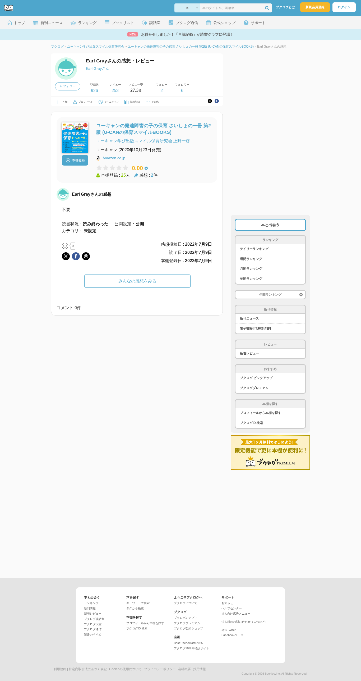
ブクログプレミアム (254, 388)
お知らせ (227, 603)
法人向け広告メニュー (236, 613)
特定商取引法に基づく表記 (88, 669)
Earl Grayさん (97, 68)
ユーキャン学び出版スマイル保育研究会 (134, 141)
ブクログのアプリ (185, 617)
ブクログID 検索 (251, 423)
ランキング (91, 603)
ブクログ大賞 (92, 624)
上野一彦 (181, 141)
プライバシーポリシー (160, 669)
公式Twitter (228, 630)
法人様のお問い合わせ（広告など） (244, 621)
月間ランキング (251, 269)
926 (94, 90)
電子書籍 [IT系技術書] (255, 328)
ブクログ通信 (92, 629)
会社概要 (184, 669)
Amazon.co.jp (114, 158)
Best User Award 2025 (188, 643)
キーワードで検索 (138, 603)
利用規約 (60, 669)
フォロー (69, 86)
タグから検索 (135, 608)
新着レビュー (249, 353)
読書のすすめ (92, 634)
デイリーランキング (254, 249)
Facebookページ (232, 635)
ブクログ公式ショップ (188, 628)
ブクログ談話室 (94, 618)
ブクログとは (285, 7)
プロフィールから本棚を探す (260, 413)
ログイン (344, 7)
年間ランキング (251, 279)
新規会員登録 (315, 7)
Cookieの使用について (125, 669)
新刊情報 (90, 608)
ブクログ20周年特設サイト (191, 648)
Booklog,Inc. (273, 673)
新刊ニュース (249, 318)
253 (115, 90)
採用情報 (199, 669)
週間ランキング (251, 259)
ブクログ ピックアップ (256, 378)
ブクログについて (185, 603)
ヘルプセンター (231, 608)
